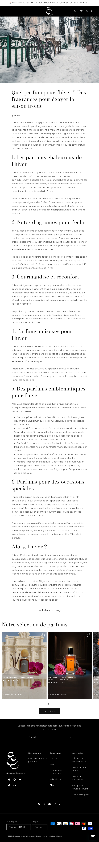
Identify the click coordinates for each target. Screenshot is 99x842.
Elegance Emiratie (20, 836)
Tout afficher (49, 711)
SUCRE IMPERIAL (18, 677)
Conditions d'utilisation (77, 778)
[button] (5, 11)
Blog (52, 785)
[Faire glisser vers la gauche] (44, 704)
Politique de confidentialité (79, 760)
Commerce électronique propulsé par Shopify (44, 836)
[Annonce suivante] (94, 3)
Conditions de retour (79, 769)
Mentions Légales (80, 794)
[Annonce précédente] (5, 3)
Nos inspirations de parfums (37, 760)
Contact (54, 758)
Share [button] (17, 115)
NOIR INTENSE (62, 677)
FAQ (52, 764)
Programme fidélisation (56, 772)
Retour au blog (51, 610)
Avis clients (55, 779)
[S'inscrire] (70, 737)
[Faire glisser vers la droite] (55, 704)
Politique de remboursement (80, 787)
